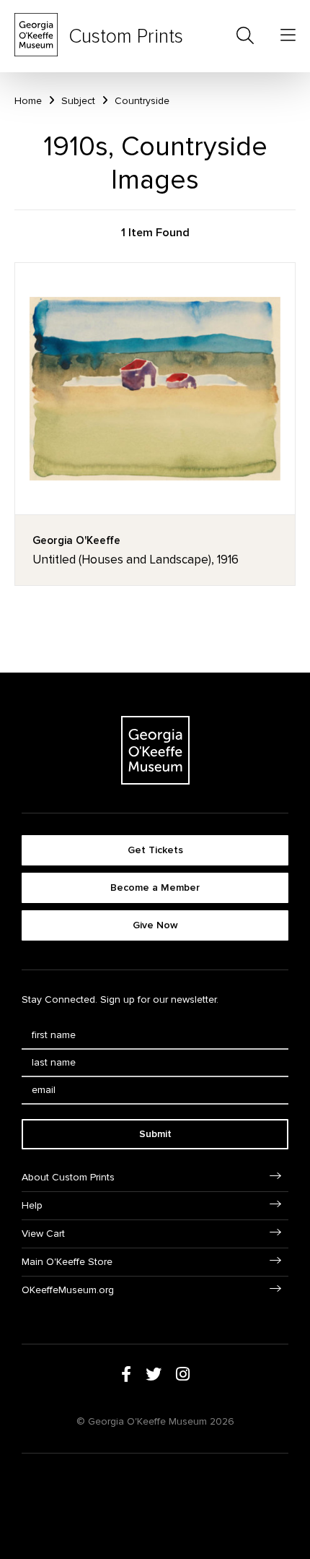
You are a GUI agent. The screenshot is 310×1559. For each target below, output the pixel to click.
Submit (155, 1134)
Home (28, 101)
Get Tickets (155, 850)
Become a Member (155, 887)
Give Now (155, 925)
